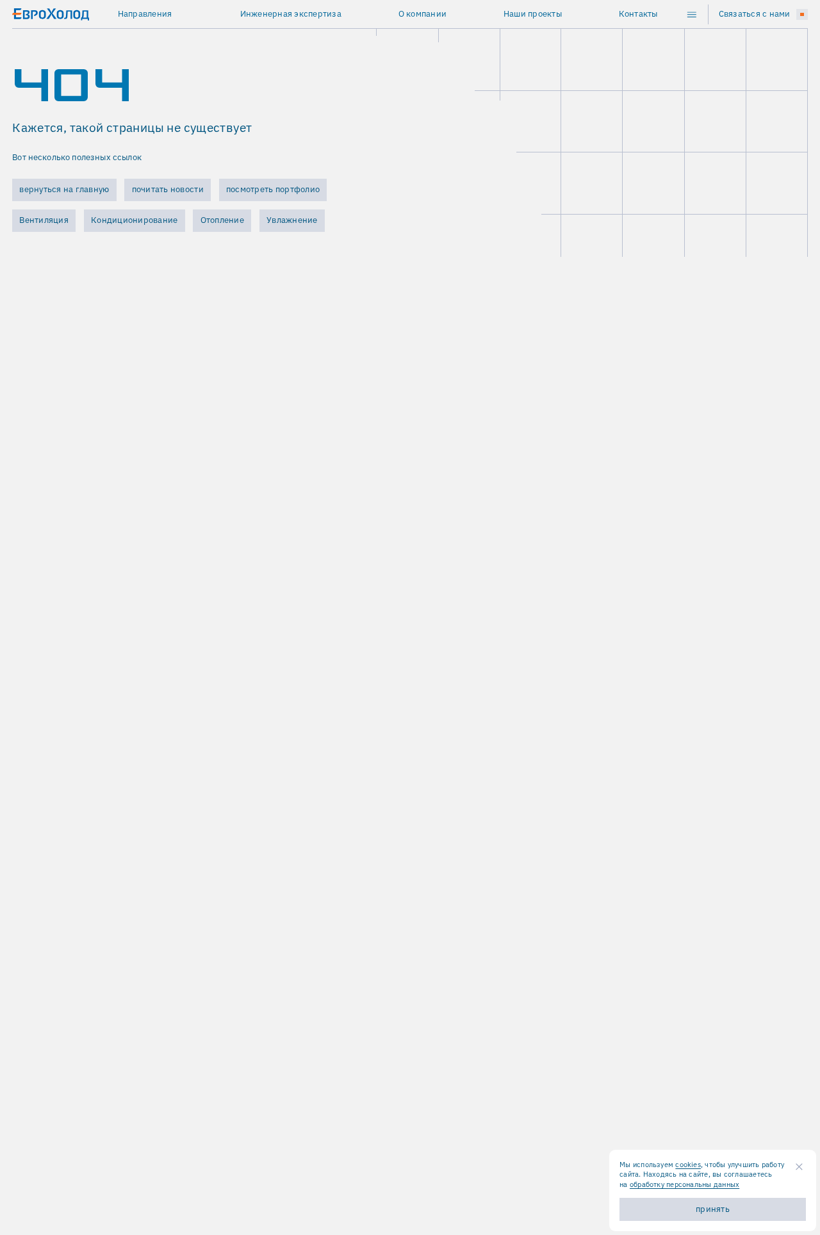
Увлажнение (292, 220)
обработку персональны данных (684, 1184)
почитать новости (168, 189)
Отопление (222, 220)
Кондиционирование (134, 220)
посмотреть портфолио (273, 189)
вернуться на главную (64, 189)
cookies (688, 1164)
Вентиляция (44, 220)
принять (713, 1209)
